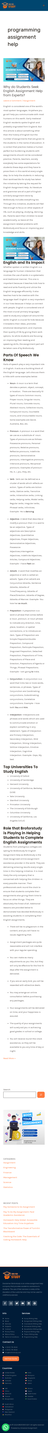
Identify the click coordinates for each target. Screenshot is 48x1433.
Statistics (8, 1187)
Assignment (29, 100)
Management (10, 1177)
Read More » (9, 1058)
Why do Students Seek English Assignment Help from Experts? (23, 91)
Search (6, 1089)
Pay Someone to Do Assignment (19, 1207)
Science (7, 1182)
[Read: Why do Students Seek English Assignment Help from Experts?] (24, 69)
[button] (5, 1427)
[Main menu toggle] (44, 5)
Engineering (9, 1167)
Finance (7, 1172)
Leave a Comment (12, 100)
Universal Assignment (28, 1428)
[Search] (41, 1095)
